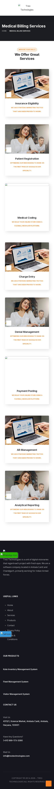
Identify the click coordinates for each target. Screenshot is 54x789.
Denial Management (27, 331)
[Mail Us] (4, 745)
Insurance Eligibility (27, 103)
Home (4, 31)
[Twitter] (17, 583)
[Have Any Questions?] (4, 730)
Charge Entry (27, 276)
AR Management (27, 449)
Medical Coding (27, 217)
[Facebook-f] (7, 583)
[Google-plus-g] (27, 583)
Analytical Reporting (27, 505)
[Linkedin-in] (47, 583)
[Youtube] (37, 583)
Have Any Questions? (13, 736)
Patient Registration (27, 158)
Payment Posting (27, 390)
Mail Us (6, 752)
